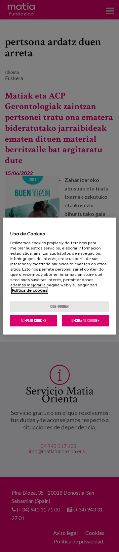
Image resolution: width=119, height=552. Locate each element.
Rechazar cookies (85, 320)
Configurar (59, 306)
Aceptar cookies (33, 320)
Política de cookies (29, 290)
